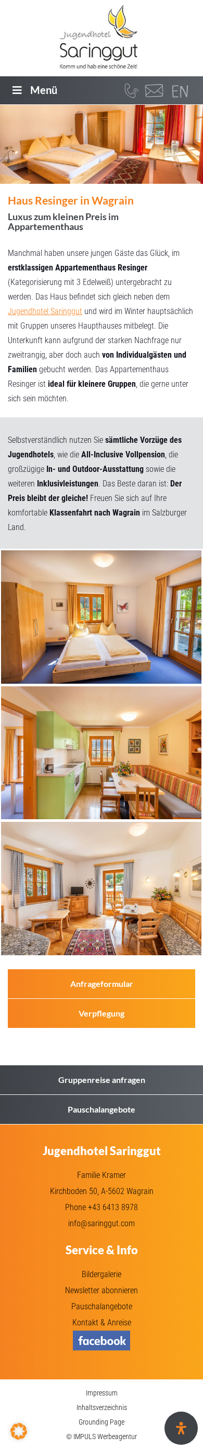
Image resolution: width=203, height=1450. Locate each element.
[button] (18, 1431)
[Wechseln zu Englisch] (180, 92)
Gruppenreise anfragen (101, 1080)
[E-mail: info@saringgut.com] (154, 90)
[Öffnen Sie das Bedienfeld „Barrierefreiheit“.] (181, 1428)
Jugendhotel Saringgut (45, 311)
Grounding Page (101, 1422)
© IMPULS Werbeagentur (101, 1436)
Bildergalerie (101, 1274)
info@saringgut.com (101, 1223)
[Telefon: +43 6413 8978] (130, 90)
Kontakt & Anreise (101, 1322)
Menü (43, 90)
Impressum (102, 1393)
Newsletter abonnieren (101, 1290)
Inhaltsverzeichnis (102, 1407)
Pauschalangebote (101, 1109)
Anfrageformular (101, 983)
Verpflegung (101, 1013)
